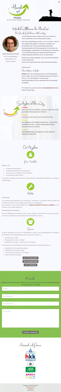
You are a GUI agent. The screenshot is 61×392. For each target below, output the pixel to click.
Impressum (30, 388)
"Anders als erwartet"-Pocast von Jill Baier (42, 205)
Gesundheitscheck (49, 88)
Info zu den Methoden (30, 261)
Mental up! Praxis (30, 387)
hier (33, 90)
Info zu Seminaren (30, 265)
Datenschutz (30, 390)
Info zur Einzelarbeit (30, 258)
